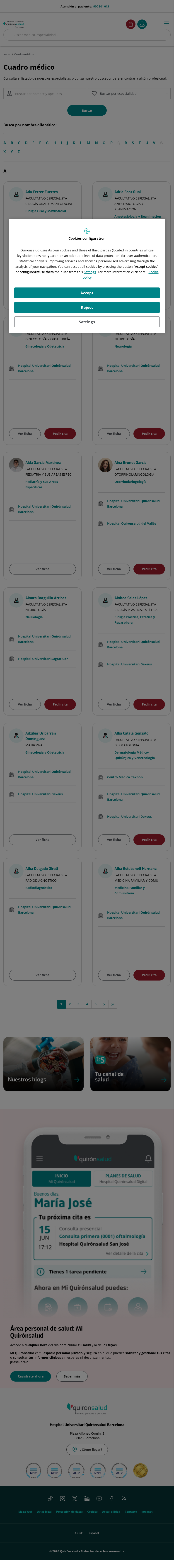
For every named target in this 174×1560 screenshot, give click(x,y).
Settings (87, 321)
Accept (87, 292)
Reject (87, 307)
